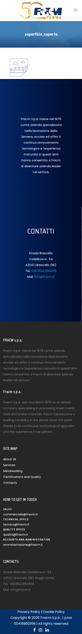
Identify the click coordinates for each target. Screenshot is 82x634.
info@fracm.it (44, 277)
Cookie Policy (54, 611)
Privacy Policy (28, 611)
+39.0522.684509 (21, 584)
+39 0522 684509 (44, 271)
